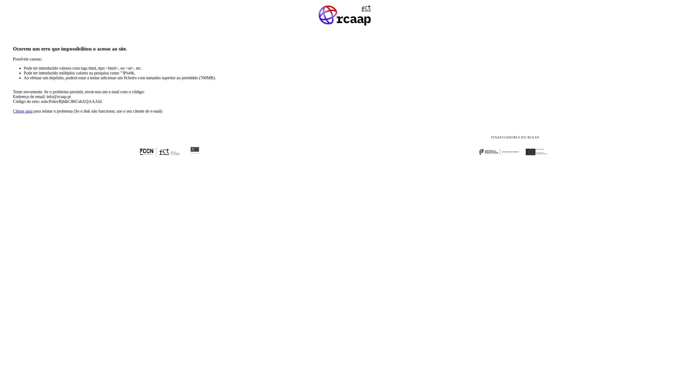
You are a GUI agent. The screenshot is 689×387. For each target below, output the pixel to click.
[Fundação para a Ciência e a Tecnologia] (160, 155)
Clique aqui (23, 111)
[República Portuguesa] (501, 155)
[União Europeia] (539, 155)
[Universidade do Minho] (195, 155)
